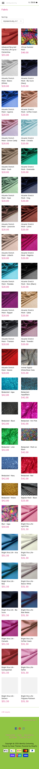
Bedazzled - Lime (8, 447)
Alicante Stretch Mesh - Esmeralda (27, 168)
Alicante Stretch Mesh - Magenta (27, 254)
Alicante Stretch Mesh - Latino (27, 225)
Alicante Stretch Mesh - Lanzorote (8, 225)
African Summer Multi (27, 48)
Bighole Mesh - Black (29, 498)
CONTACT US (25, 737)
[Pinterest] (20, 728)
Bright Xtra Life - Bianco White (27, 582)
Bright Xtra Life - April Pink (27, 525)
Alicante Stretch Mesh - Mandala (8, 282)
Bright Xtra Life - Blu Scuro (9, 611)
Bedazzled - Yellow (9, 498)
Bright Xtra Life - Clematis (8, 639)
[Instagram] (23, 728)
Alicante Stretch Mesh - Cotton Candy (9, 139)
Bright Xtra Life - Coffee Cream (27, 639)
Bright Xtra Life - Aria (10, 552)
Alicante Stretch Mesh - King (27, 196)
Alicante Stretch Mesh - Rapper (8, 311)
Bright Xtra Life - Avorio (27, 553)
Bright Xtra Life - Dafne (27, 668)
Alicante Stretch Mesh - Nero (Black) (28, 282)
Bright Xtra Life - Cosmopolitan (8, 668)
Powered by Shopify (29, 746)
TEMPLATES (10, 735)
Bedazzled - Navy (8, 475)
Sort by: (5, 17)
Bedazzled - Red (27, 475)
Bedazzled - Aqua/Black (25, 393)
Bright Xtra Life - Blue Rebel (27, 611)
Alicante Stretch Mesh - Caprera (8, 110)
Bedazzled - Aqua (8, 392)
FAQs (20, 735)
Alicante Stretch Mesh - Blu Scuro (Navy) (27, 80)
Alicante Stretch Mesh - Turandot (27, 340)
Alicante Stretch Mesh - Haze (8, 196)
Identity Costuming (26, 743)
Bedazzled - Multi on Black (29, 448)
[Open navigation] (3, 2)
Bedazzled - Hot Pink (29, 421)
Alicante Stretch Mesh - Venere (8, 368)
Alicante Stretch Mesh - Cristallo (27, 139)
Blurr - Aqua (6, 524)
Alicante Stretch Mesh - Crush (8, 168)
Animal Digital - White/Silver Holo (28, 368)
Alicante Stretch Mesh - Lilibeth (8, 254)
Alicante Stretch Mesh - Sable (27, 311)
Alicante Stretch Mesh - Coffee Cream (29, 110)
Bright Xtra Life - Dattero (8, 697)
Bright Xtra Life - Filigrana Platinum (28, 697)
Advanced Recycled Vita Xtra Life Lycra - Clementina (9, 49)
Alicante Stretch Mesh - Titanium (8, 340)
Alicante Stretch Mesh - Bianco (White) (8, 80)
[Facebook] (16, 728)
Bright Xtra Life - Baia (8, 582)
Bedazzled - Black (8, 421)
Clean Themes (15, 746)
